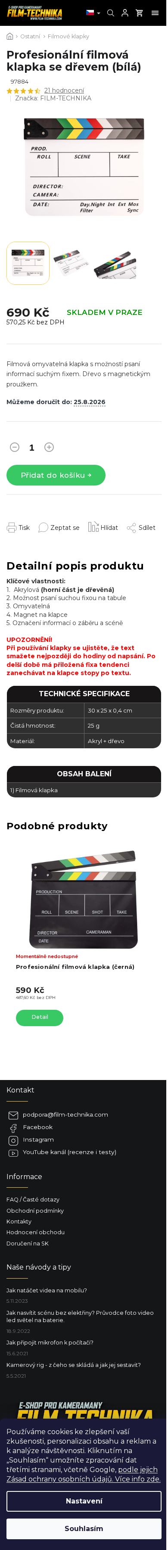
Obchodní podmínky (35, 1211)
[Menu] (155, 13)
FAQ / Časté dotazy (32, 1199)
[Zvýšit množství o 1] (49, 449)
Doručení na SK (27, 1243)
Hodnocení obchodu (35, 1232)
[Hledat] (109, 13)
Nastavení (84, 1501)
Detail (39, 1017)
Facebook (38, 1127)
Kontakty (18, 1221)
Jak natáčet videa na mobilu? (46, 1290)
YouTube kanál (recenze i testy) (69, 1151)
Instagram (38, 1139)
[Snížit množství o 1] (14, 449)
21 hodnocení (64, 90)
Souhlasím (84, 1529)
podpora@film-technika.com (65, 1114)
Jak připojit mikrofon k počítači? (49, 1342)
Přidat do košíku (53, 475)
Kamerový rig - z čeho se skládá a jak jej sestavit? (73, 1365)
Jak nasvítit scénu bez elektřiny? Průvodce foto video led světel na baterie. (80, 1316)
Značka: (53, 98)
